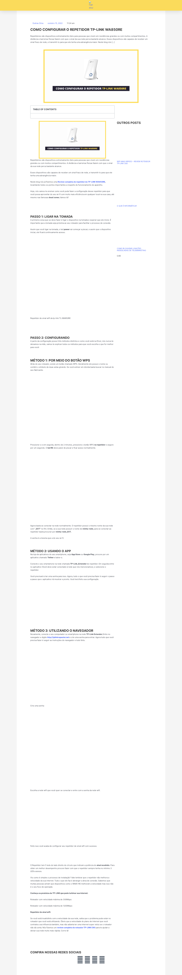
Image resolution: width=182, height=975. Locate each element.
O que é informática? (127, 206)
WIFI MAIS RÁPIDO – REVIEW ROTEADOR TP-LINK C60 (133, 162)
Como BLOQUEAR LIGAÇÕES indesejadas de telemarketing (131, 249)
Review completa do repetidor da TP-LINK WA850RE (81, 182)
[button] (18, 5)
